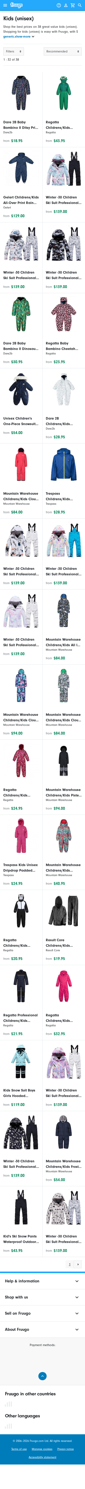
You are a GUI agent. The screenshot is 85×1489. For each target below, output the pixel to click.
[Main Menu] (5, 5)
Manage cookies (42, 1449)
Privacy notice (65, 1449)
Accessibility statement (42, 1457)
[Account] (65, 5)
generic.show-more (17, 36)
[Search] (79, 5)
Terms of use (19, 1449)
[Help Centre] (58, 5)
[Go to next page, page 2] (78, 1264)
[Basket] (72, 5)
